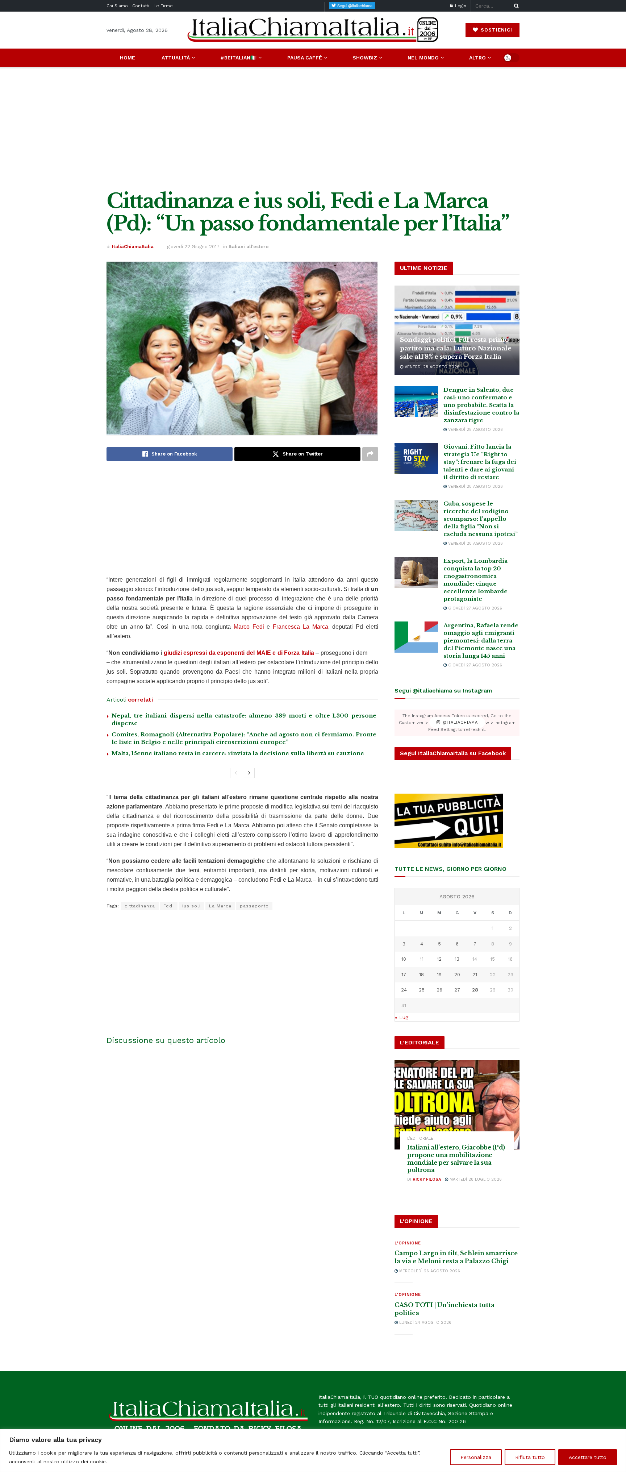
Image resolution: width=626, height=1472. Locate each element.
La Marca (220, 905)
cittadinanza (140, 905)
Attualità (176, 58)
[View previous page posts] (235, 773)
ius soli (191, 905)
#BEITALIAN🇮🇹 (238, 58)
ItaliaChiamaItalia (133, 246)
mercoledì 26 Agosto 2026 (429, 1271)
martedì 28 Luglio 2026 (475, 1179)
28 (475, 990)
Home (127, 58)
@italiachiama (459, 722)
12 (439, 959)
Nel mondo (423, 58)
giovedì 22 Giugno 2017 (193, 246)
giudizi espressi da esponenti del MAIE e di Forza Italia (239, 653)
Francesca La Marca (300, 627)
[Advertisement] (313, 128)
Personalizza (475, 1457)
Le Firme (163, 5)
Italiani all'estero (248, 246)
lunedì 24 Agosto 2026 (424, 1322)
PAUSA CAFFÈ (304, 58)
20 (457, 974)
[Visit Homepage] (313, 30)
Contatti (140, 5)
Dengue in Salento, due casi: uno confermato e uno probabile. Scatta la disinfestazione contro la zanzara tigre (481, 405)
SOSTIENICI (495, 30)
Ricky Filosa (427, 1179)
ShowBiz (364, 58)
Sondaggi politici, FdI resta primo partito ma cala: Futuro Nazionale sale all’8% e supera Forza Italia (456, 348)
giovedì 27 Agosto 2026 (474, 608)
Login (460, 5)
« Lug (401, 1017)
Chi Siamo (117, 5)
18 (421, 974)
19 (439, 974)
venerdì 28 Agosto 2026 (431, 367)
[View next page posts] (249, 773)
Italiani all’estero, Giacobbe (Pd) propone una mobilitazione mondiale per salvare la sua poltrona (456, 1158)
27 (457, 990)
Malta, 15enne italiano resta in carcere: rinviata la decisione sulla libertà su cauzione (238, 753)
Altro (477, 58)
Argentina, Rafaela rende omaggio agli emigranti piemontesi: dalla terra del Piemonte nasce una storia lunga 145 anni (480, 640)
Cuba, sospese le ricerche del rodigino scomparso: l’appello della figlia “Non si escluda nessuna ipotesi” (480, 518)
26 (439, 990)
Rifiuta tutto (530, 1457)
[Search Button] (515, 6)
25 (422, 990)
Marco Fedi (250, 627)
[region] (313, 1450)
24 (404, 990)
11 (421, 959)
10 (403, 959)
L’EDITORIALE (420, 1138)
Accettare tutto (587, 1457)
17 (403, 974)
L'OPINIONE (408, 1243)
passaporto (254, 905)
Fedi (168, 905)
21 (474, 974)
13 (457, 959)
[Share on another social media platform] (370, 454)
